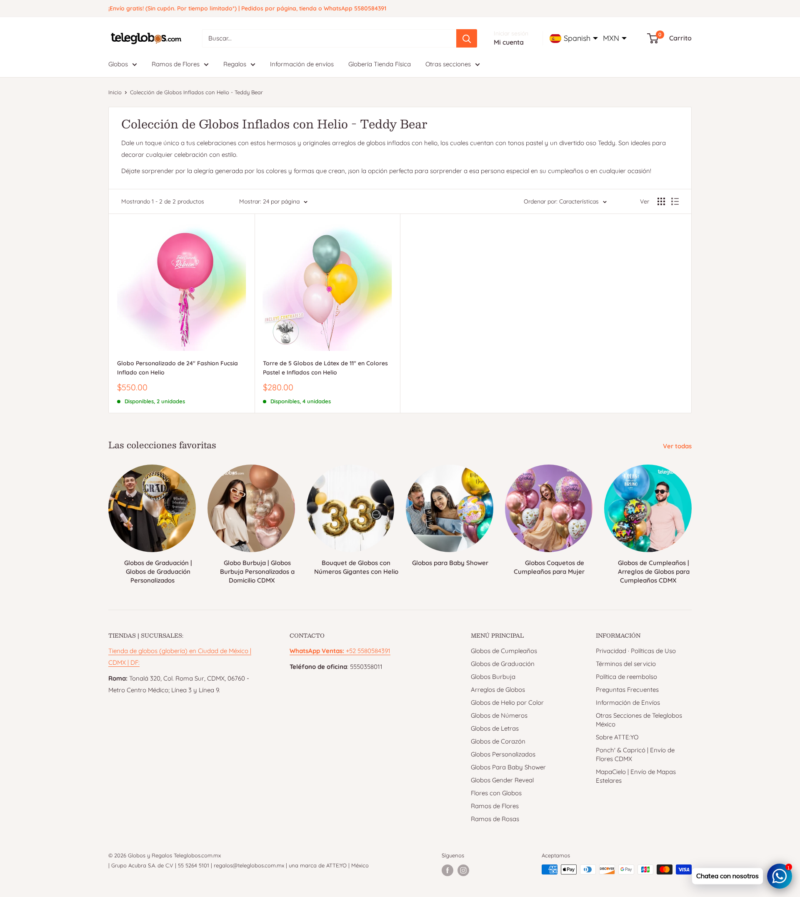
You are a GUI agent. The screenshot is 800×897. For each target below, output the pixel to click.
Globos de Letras (495, 728)
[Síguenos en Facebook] (447, 870)
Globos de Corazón (498, 741)
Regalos (234, 64)
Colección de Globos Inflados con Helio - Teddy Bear (196, 92)
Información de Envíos (628, 702)
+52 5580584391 (340, 651)
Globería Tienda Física (379, 64)
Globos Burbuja (493, 677)
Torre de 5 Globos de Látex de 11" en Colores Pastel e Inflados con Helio (325, 367)
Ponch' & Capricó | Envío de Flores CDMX (635, 754)
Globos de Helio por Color (507, 702)
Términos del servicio (626, 664)
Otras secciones (448, 64)
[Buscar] (466, 38)
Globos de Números (499, 715)
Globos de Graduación (503, 664)
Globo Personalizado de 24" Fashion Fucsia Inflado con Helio (177, 367)
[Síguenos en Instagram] (463, 870)
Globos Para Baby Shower (508, 767)
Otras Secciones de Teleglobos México (639, 719)
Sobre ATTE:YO (617, 737)
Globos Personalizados (503, 754)
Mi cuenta (509, 42)
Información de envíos (302, 64)
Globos (118, 64)
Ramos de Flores (176, 64)
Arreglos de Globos (498, 689)
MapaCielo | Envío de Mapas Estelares (636, 776)
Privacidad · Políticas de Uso (636, 651)
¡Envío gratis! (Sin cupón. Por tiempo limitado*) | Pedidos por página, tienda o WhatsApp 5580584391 (247, 8)
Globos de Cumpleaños (504, 651)
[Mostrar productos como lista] (675, 201)
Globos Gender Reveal (502, 780)
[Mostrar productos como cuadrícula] (661, 201)
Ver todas (678, 446)
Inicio (115, 92)
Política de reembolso (626, 677)
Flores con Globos (496, 793)
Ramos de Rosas (495, 819)
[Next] (691, 516)
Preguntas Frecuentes (627, 689)
